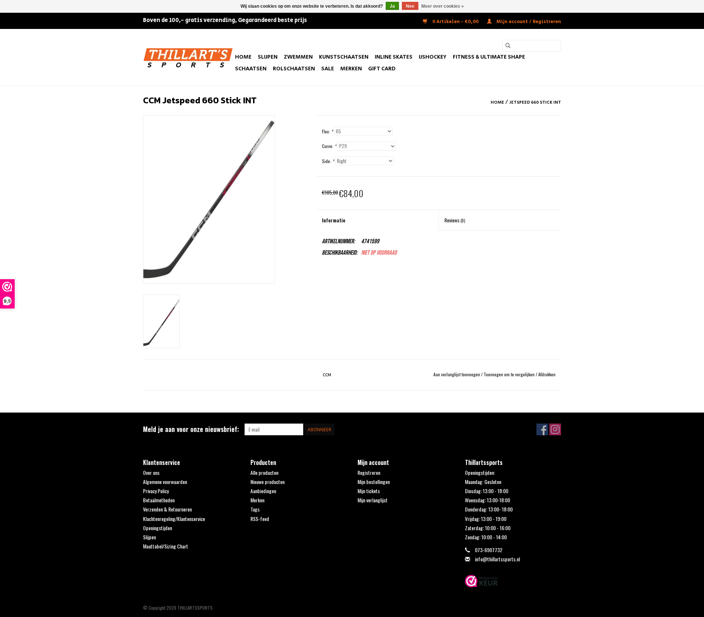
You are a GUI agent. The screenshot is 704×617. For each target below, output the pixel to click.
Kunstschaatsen (343, 57)
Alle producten (264, 472)
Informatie (333, 220)
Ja (392, 6)
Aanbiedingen (263, 491)
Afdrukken (547, 374)
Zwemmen (298, 57)
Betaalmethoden (159, 500)
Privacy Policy (156, 491)
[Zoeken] (507, 46)
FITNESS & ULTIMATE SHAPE (489, 57)
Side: (328, 161)
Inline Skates (393, 57)
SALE (327, 69)
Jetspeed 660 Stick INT (535, 102)
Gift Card (382, 69)
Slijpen (268, 57)
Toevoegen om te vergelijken (510, 374)
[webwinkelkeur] (513, 581)
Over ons (151, 472)
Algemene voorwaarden (165, 481)
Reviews (454, 220)
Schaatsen (251, 69)
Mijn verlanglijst (373, 500)
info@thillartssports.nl (497, 559)
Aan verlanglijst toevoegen (457, 374)
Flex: (327, 131)
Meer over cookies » (442, 6)
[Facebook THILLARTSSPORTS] (542, 429)
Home (243, 57)
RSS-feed (259, 518)
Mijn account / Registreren (528, 21)
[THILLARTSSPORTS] (188, 57)
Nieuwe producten (267, 481)
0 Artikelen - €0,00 (455, 21)
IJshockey (433, 57)
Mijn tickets (369, 491)
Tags (255, 509)
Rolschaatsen (294, 69)
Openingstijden (157, 528)
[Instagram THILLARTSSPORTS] (555, 429)
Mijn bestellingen (374, 481)
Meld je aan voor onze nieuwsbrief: (191, 429)
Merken (351, 69)
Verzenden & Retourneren (167, 509)
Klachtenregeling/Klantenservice (174, 518)
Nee (410, 6)
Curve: (329, 146)
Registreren (369, 472)
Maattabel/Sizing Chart (165, 546)
